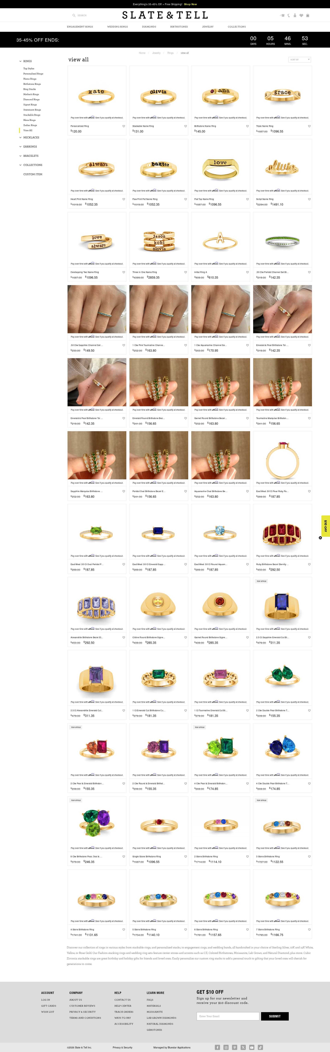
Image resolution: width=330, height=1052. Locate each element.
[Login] (295, 15)
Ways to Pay (122, 1018)
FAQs (150, 1000)
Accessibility (123, 1024)
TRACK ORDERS (124, 1012)
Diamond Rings (31, 99)
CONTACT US (122, 1000)
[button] (325, 526)
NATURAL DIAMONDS (160, 1024)
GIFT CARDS (48, 1006)
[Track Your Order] (282, 15)
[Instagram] (226, 1047)
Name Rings (29, 79)
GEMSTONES (154, 1030)
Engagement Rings (80, 27)
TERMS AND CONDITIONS (85, 1018)
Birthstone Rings (32, 84)
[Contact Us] (289, 15)
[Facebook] (217, 1047)
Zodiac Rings (30, 125)
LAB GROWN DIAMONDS (161, 1018)
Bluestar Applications (179, 1047)
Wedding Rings (117, 27)
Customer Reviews (82, 1006)
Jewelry (208, 27)
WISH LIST (47, 1012)
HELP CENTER (122, 1006)
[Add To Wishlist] (123, 126)
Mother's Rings (31, 94)
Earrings (30, 146)
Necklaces (31, 137)
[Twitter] (243, 1047)
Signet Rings (30, 104)
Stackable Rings (31, 115)
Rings (170, 52)
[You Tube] (251, 1047)
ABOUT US (75, 1000)
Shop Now (190, 4)
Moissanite (155, 1012)
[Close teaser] (320, 537)
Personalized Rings (33, 74)
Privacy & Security (122, 1047)
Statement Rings (32, 110)
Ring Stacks (29, 89)
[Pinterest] (234, 1047)
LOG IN (45, 1000)
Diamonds (149, 27)
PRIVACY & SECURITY (82, 1012)
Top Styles (28, 68)
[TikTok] (260, 1047)
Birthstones (179, 27)
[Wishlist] (302, 15)
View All (27, 130)
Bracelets (30, 156)
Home (142, 52)
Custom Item (32, 174)
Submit (275, 1016)
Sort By (294, 60)
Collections (237, 27)
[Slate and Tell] (165, 15)
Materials (154, 1006)
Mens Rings (29, 120)
